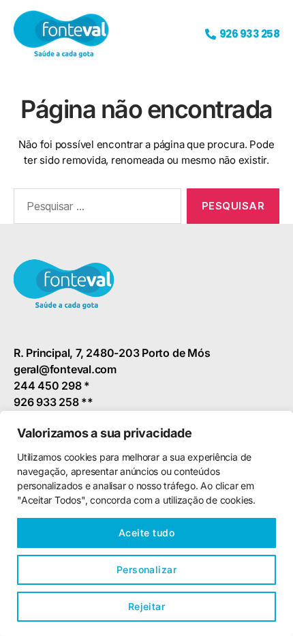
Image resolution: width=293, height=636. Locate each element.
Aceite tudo (146, 532)
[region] (146, 523)
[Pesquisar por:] (94, 208)
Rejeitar (147, 606)
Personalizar (147, 569)
